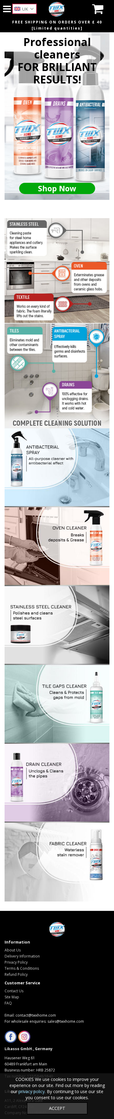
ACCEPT (57, 1108)
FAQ (8, 1003)
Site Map (12, 997)
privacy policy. (32, 1091)
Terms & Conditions (22, 968)
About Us (13, 950)
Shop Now (57, 188)
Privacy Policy (16, 962)
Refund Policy (16, 974)
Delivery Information (22, 956)
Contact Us (14, 990)
